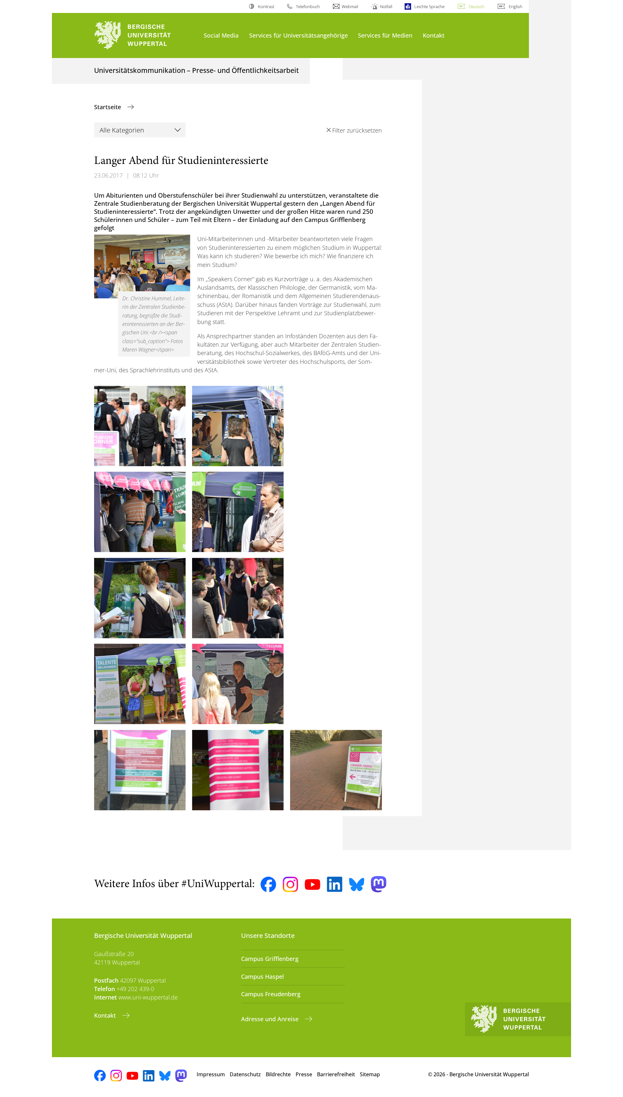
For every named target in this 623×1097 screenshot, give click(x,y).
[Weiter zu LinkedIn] (334, 884)
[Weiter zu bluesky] (356, 884)
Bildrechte (278, 1074)
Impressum (211, 1074)
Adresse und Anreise (270, 1019)
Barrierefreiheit (336, 1074)
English (515, 6)
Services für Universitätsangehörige (298, 35)
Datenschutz (245, 1074)
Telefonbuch (308, 6)
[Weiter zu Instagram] (290, 884)
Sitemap (370, 1074)
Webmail (350, 6)
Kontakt (434, 35)
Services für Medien (385, 35)
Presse (304, 1074)
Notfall (386, 6)
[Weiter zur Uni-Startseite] (145, 35)
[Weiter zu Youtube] (312, 884)
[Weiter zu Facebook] (268, 884)
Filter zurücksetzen (357, 130)
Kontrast (266, 6)
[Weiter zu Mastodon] (378, 884)
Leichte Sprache (429, 6)
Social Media (221, 35)
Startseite (108, 107)
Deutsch (476, 6)
